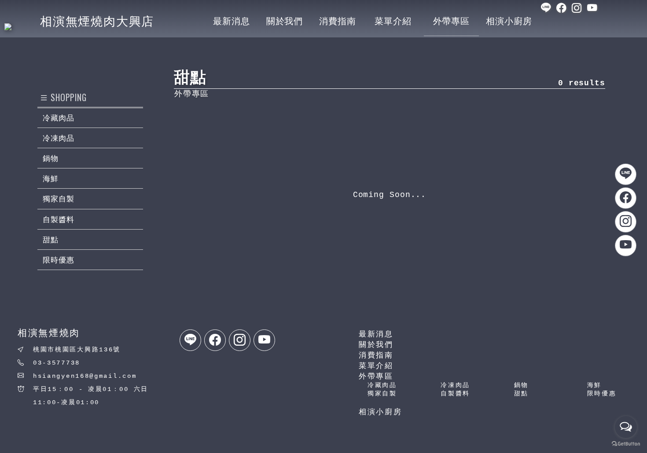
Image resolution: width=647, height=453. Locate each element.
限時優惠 (602, 393)
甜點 (521, 393)
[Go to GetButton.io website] (626, 444)
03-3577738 (56, 362)
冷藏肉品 (382, 385)
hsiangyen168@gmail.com (84, 376)
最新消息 (376, 334)
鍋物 (521, 385)
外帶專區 (376, 377)
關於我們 (376, 345)
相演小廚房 (380, 412)
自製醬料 (455, 393)
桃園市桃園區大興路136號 (77, 349)
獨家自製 (382, 393)
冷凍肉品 (455, 385)
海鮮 (594, 385)
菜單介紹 (376, 366)
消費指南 (376, 355)
